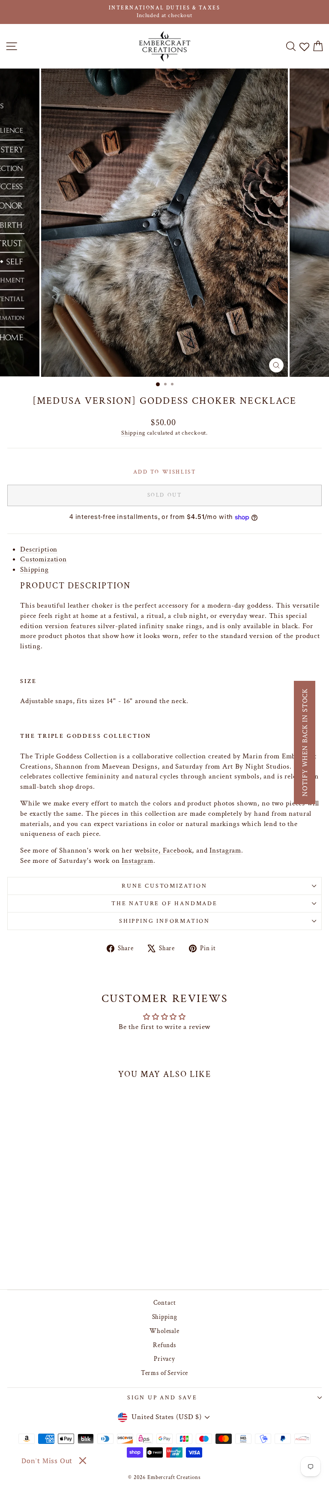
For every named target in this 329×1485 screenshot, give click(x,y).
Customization (43, 559)
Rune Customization (164, 886)
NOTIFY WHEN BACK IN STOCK (304, 742)
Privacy (164, 1359)
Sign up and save (162, 1398)
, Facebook (175, 850)
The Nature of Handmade (164, 903)
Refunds (164, 1345)
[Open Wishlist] (304, 46)
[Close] (82, 1460)
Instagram (225, 850)
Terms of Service (164, 1373)
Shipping (133, 433)
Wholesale (164, 1331)
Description (38, 549)
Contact (164, 1303)
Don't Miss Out (46, 1460)
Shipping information (164, 921)
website (147, 850)
